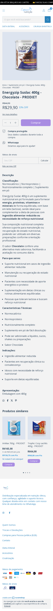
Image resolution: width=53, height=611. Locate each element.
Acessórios (24, 26)
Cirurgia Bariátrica (42, 26)
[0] (49, 10)
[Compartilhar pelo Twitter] (12, 400)
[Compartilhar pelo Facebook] (7, 400)
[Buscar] (48, 19)
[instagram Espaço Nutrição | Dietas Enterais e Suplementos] (3, 512)
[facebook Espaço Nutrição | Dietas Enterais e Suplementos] (10, 512)
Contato (6, 540)
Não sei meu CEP (9, 166)
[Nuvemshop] (13, 598)
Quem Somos (9, 525)
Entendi (7, 606)
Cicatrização (8, 558)
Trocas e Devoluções (12, 530)
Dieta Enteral (8, 26)
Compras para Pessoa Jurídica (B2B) (19, 535)
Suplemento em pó (17, 85)
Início (4, 85)
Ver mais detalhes (9, 114)
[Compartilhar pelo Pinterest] (16, 400)
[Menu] (3, 10)
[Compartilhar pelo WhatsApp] (3, 400)
